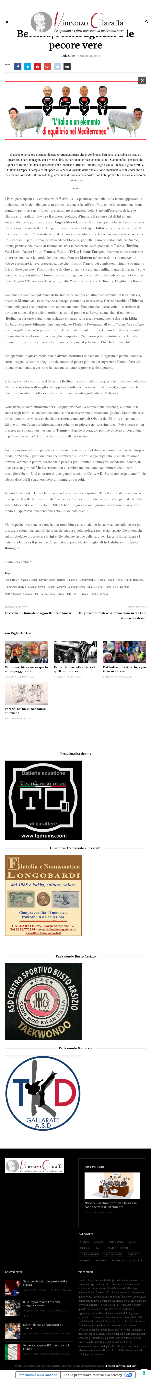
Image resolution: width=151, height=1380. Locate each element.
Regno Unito (48, 594)
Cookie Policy (129, 1366)
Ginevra (61, 587)
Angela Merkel (28, 580)
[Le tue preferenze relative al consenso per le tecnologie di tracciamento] (144, 1373)
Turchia (83, 594)
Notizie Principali (89, 1254)
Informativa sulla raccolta (38, 1375)
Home (98, 1248)
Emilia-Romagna (134, 580)
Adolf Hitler (11, 580)
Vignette (137, 1261)
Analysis (98, 1242)
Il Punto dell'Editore (117, 1248)
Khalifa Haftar (95, 587)
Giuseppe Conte (76, 587)
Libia (108, 587)
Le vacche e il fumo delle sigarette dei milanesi (38, 613)
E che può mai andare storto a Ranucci (43, 1326)
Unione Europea (99, 594)
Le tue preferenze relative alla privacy (93, 1375)
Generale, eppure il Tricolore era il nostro (46, 1347)
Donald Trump (106, 580)
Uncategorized (119, 1261)
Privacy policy (113, 1366)
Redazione (68, 56)
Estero (132, 1242)
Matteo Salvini (13, 594)
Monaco (27, 594)
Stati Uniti (71, 594)
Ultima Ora (100, 1261)
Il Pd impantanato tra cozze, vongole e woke (42, 1303)
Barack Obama (47, 580)
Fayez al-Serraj (36, 587)
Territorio (133, 1254)
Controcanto (115, 1242)
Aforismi (84, 1242)
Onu (36, 594)
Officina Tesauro (113, 1254)
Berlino (61, 580)
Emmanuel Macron (15, 587)
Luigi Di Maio (121, 587)
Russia (60, 594)
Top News (85, 1261)
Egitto (119, 580)
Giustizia (84, 1248)
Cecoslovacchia (87, 580)
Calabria (72, 580)
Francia (51, 587)
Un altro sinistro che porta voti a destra (45, 1283)
